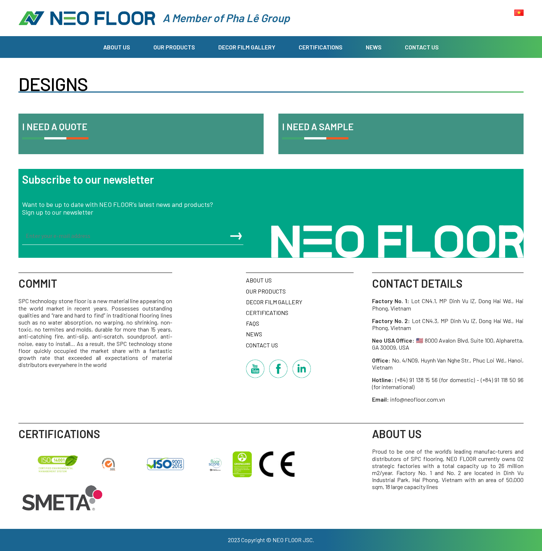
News (374, 47)
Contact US (422, 47)
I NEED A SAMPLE (318, 126)
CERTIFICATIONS (321, 47)
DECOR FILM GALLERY (246, 47)
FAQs (252, 323)
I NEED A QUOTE (54, 126)
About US (116, 47)
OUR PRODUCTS (174, 47)
